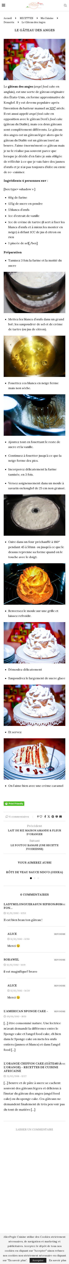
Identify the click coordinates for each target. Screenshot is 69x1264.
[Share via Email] (60, 816)
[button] (7, 874)
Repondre (59, 905)
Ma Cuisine (47, 18)
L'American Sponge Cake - (26, 1011)
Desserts (9, 22)
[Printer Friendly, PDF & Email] (14, 803)
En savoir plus (57, 1260)
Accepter (38, 1260)
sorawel (11, 959)
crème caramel (52, 786)
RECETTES (26, 18)
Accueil (8, 18)
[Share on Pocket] (57, 816)
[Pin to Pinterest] (53, 816)
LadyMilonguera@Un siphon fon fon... (33, 906)
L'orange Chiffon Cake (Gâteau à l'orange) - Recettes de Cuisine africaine (32, 1067)
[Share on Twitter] (48, 816)
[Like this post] (41, 816)
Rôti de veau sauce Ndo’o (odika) (34, 872)
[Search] (65, 5)
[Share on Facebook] (45, 816)
